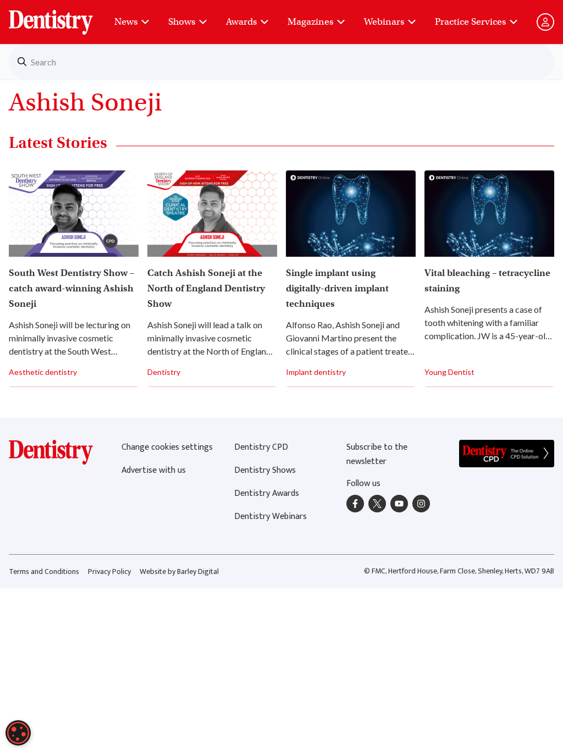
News (125, 21)
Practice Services (470, 21)
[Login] (545, 22)
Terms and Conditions (44, 571)
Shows (181, 21)
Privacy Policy (109, 571)
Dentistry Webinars (270, 516)
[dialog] (18, 733)
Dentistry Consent (64, 16)
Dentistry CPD (261, 447)
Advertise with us (154, 470)
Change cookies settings (167, 447)
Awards (241, 21)
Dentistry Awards (266, 493)
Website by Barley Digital (179, 571)
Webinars (384, 21)
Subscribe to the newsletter (376, 454)
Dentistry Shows (265, 470)
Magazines (310, 21)
